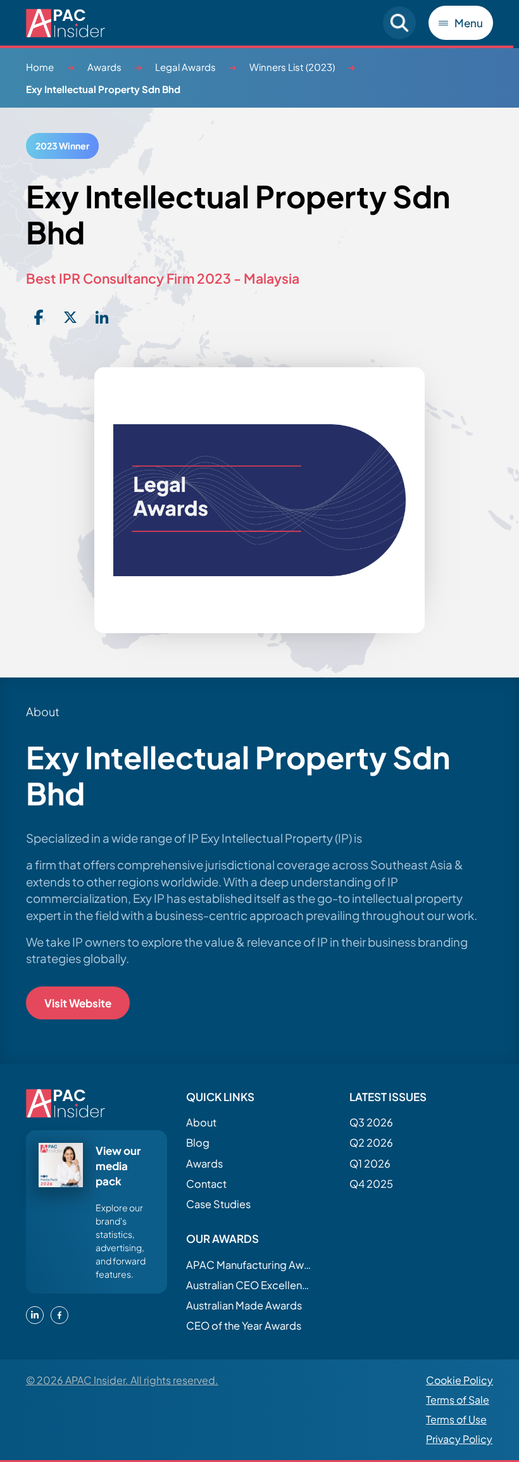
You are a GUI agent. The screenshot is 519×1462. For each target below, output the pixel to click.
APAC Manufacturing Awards (249, 1264)
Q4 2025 (371, 1183)
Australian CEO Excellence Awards (249, 1285)
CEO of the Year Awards (243, 1325)
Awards (104, 67)
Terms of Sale (457, 1399)
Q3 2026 (371, 1122)
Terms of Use (456, 1419)
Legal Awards (185, 67)
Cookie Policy (459, 1380)
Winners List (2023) (292, 67)
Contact (206, 1183)
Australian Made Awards (244, 1305)
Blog (197, 1142)
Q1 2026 (370, 1163)
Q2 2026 (371, 1142)
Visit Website (77, 1003)
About (201, 1122)
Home (40, 67)
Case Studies (218, 1204)
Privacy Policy (459, 1439)
